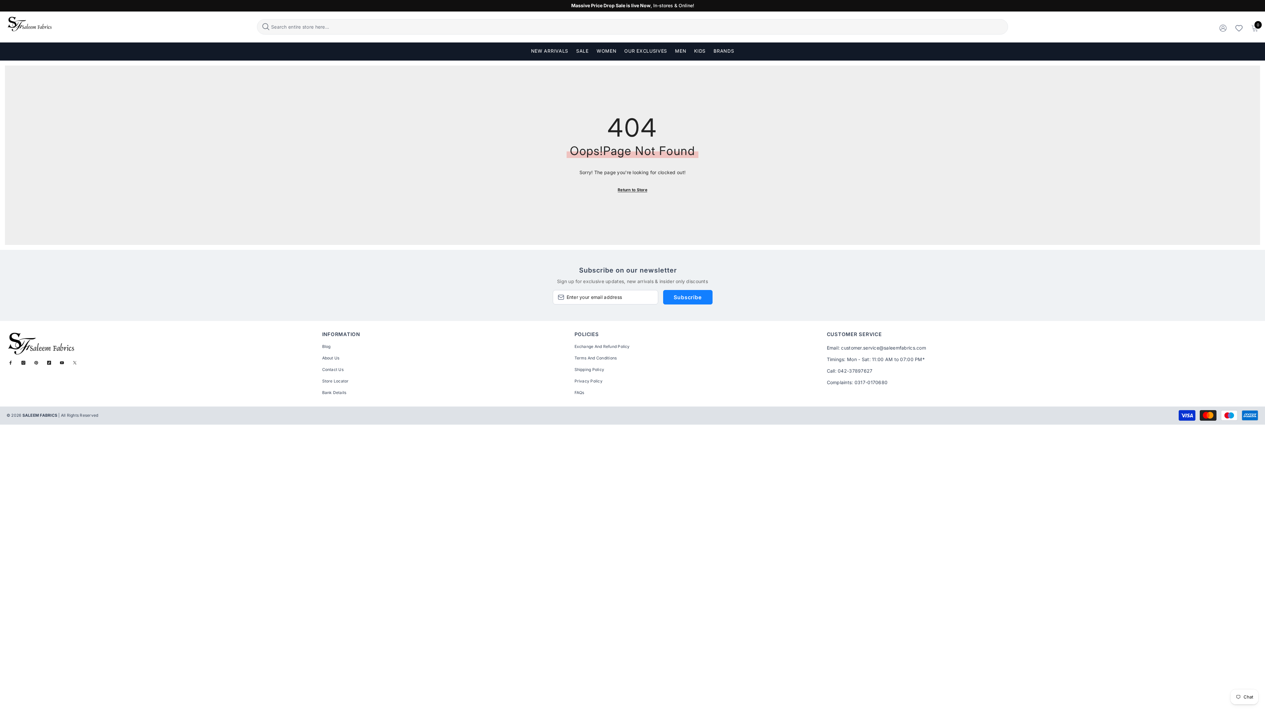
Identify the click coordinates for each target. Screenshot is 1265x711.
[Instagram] (23, 363)
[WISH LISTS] (1239, 27)
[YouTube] (62, 363)
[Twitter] (75, 363)
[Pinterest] (36, 363)
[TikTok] (49, 363)
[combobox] (638, 26)
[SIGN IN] (1223, 28)
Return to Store (632, 189)
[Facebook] (10, 363)
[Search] (632, 27)
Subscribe (687, 297)
